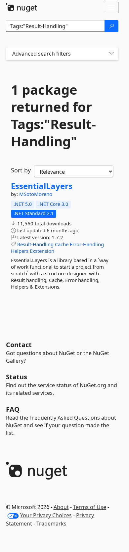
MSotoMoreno (35, 194)
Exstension (42, 251)
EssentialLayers (41, 186)
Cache (61, 244)
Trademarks (51, 523)
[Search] (111, 26)
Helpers (19, 251)
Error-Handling (87, 244)
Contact (19, 344)
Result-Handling (35, 244)
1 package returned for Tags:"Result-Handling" (53, 115)
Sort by (21, 170)
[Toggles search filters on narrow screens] (111, 53)
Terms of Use (89, 507)
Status (16, 376)
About (61, 507)
